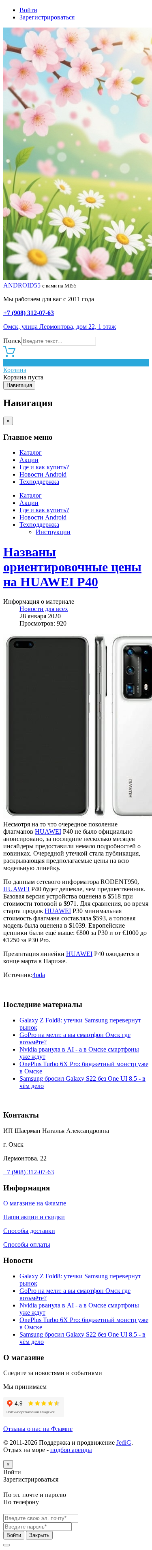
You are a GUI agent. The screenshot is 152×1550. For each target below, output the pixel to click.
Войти (28, 9)
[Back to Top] (6, 1545)
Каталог (30, 452)
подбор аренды (71, 1449)
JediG (123, 1442)
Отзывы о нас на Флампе (38, 1428)
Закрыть (39, 1535)
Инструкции (53, 531)
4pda (38, 974)
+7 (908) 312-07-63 (28, 312)
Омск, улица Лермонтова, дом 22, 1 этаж (59, 326)
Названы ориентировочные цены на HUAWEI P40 (72, 567)
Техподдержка (39, 481)
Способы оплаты (26, 1244)
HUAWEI (48, 831)
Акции (29, 459)
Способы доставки (29, 1230)
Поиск (12, 340)
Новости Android (42, 474)
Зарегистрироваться (47, 17)
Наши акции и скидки (34, 1217)
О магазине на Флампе (34, 1203)
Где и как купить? (44, 467)
